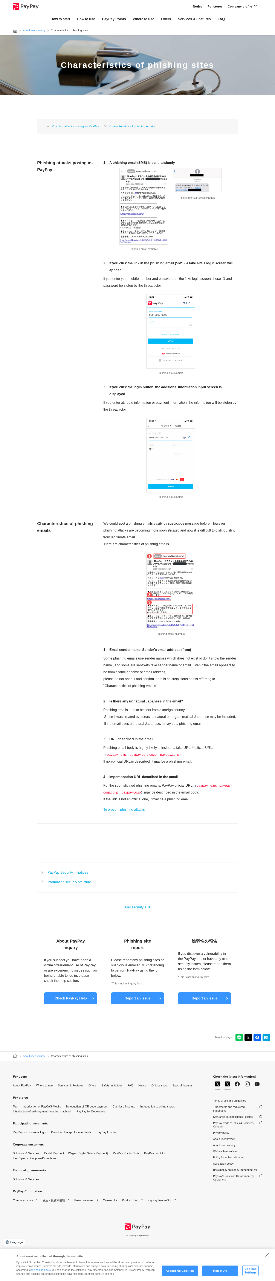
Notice (197, 6)
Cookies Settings (250, 1270)
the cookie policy (41, 1270)
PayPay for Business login (29, 1132)
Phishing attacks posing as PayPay (75, 126)
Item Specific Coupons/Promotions (34, 1158)
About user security (34, 30)
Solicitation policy (223, 1163)
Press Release (83, 1200)
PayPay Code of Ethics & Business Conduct (233, 1125)
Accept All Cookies (180, 1270)
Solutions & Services (26, 1153)
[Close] (267, 1254)
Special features (183, 1085)
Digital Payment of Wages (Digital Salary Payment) (76, 1153)
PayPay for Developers (90, 1111)
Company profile (240, 6)
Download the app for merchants (71, 1132)
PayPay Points (114, 19)
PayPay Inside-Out (159, 1200)
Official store (159, 1085)
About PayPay (22, 1085)
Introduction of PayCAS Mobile (42, 1106)
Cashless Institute (124, 1106)
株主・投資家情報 (54, 1200)
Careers (108, 1200)
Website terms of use (225, 1151)
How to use (86, 19)
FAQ (221, 19)
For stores (215, 6)
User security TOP (137, 907)
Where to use (143, 19)
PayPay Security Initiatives (67, 872)
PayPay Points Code (126, 1153)
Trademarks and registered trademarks (229, 1109)
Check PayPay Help (71, 998)
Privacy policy (221, 1132)
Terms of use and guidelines (229, 1100)
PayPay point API (155, 1153)
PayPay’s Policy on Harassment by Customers (233, 1178)
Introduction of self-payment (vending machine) (42, 1111)
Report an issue (137, 998)
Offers (166, 19)
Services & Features (194, 19)
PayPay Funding (106, 1132)
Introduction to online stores (157, 1106)
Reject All (220, 1270)
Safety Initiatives (111, 1085)
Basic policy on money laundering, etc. (235, 1169)
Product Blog (130, 1200)
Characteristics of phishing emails (132, 126)
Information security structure (69, 882)
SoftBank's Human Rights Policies (233, 1116)
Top (15, 1106)
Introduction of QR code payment (86, 1106)
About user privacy (224, 1139)
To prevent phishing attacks (124, 809)
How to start (60, 19)
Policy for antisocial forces (228, 1157)
